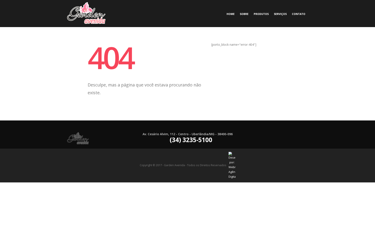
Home (231, 14)
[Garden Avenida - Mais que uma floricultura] (86, 13)
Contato (298, 14)
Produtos (261, 14)
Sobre (244, 14)
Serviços (280, 14)
